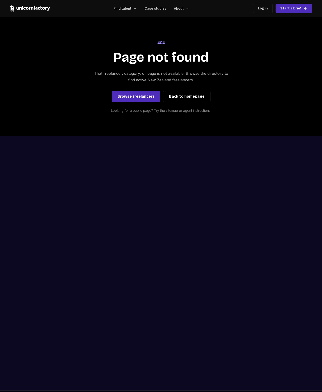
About (179, 8)
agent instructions (197, 110)
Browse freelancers (136, 96)
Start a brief (290, 8)
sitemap (172, 110)
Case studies (155, 8)
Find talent (122, 8)
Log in (263, 8)
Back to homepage (187, 96)
